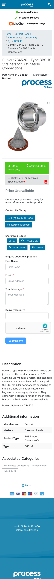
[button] (48, 103)
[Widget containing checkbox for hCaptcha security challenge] (28, 328)
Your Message (13, 289)
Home (8, 33)
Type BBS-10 (15, 41)
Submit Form (16, 340)
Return (28, 485)
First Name (11, 261)
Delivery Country (15, 309)
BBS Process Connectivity (22, 37)
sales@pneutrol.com (28, 12)
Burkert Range (23, 33)
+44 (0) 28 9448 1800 (28, 18)
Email (8, 275)
